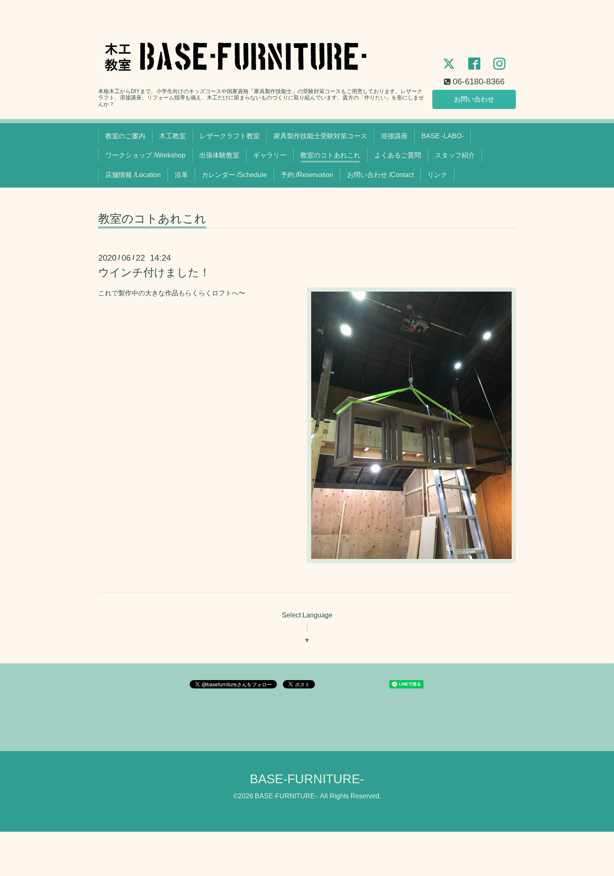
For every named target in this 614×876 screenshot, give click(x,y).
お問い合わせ (474, 99)
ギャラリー (270, 155)
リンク (437, 174)
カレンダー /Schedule (234, 174)
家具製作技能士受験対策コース (320, 136)
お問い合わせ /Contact (380, 174)
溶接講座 (394, 136)
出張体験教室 (219, 155)
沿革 (181, 174)
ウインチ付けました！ (154, 272)
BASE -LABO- (442, 136)
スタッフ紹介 (455, 155)
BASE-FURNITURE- (307, 779)
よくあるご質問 (397, 155)
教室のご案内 (125, 136)
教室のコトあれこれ (330, 155)
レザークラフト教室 (230, 136)
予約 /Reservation (307, 174)
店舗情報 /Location (133, 174)
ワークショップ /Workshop (145, 155)
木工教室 (172, 136)
